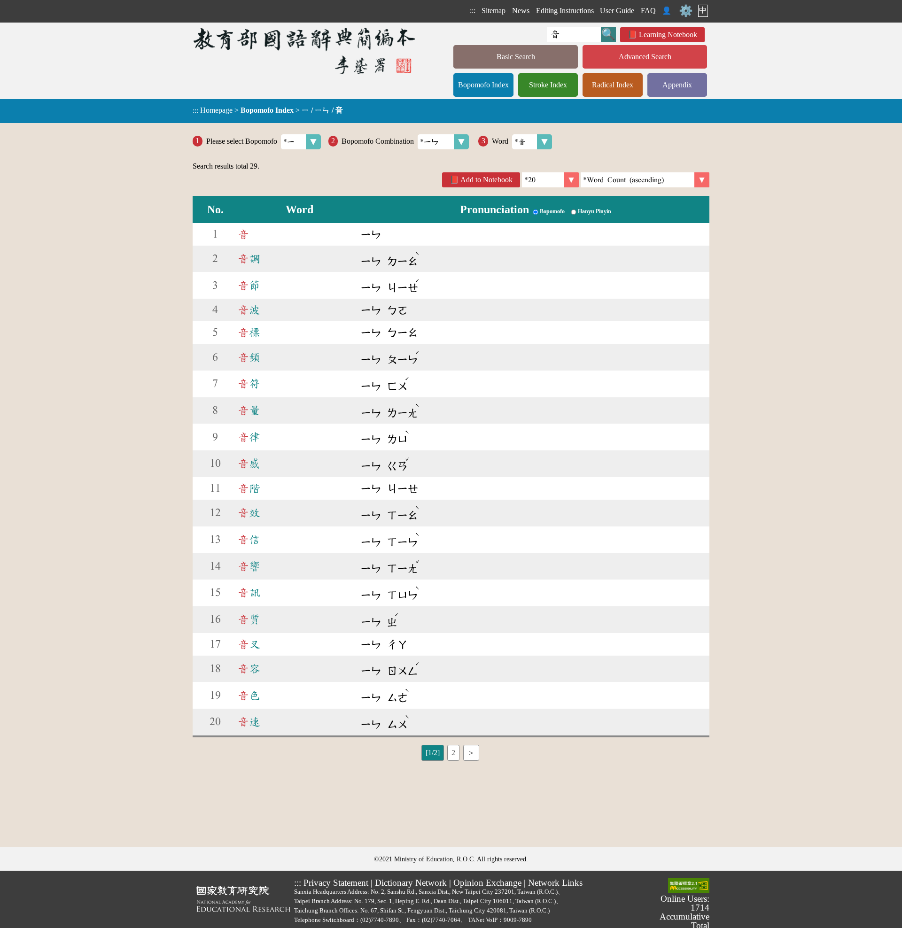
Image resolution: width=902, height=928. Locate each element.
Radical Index (612, 85)
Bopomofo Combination (378, 141)
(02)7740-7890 (379, 919)
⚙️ (686, 11)
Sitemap (493, 11)
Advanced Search (645, 57)
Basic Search (516, 57)
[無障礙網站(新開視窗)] (688, 886)
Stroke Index (548, 85)
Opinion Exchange (487, 883)
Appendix (677, 85)
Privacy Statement (335, 883)
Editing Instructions (565, 11)
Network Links (555, 883)
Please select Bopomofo (241, 141)
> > (268, 110)
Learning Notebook (668, 35)
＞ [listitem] (471, 753)
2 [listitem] (453, 753)
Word (500, 141)
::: (472, 11)
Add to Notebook (486, 180)
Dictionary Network (411, 883)
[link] (645, 179)
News (520, 11)
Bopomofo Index (483, 85)
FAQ (648, 11)
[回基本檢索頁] (305, 50)
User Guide (617, 11)
